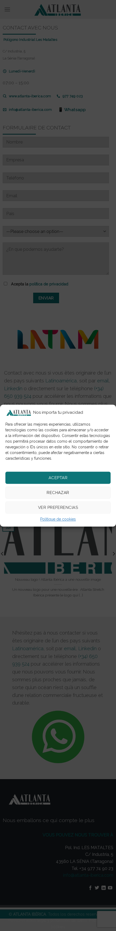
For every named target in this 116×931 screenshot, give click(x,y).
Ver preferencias (58, 507)
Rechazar (58, 492)
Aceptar (58, 477)
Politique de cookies (58, 519)
